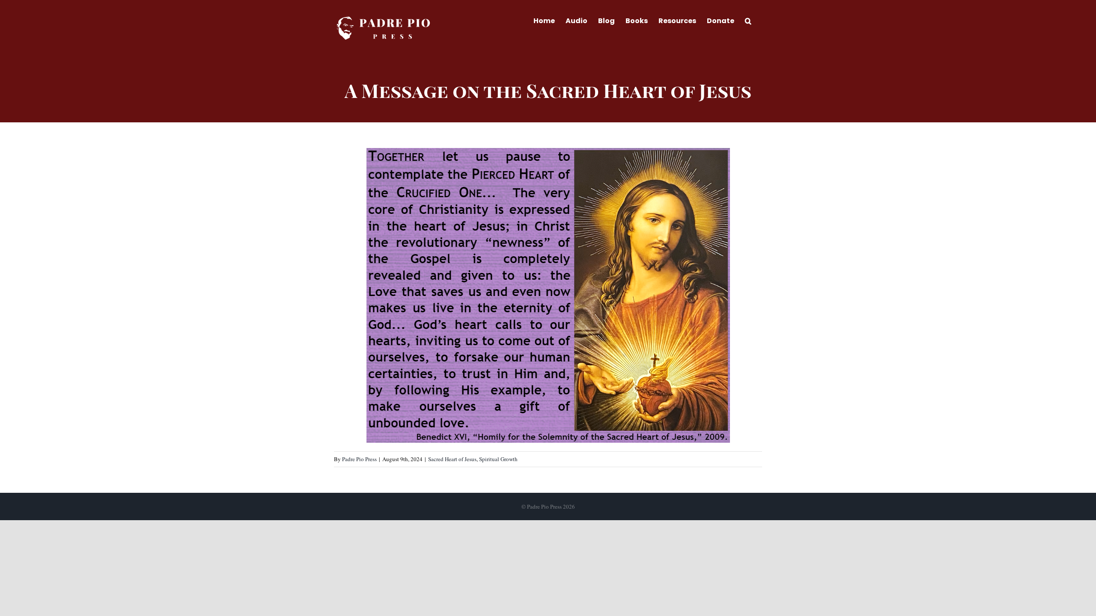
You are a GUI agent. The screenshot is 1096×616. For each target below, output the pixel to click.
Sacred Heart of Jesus (452, 459)
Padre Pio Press (359, 459)
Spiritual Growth (498, 459)
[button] (748, 20)
